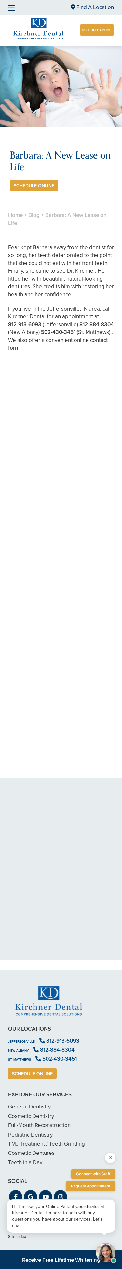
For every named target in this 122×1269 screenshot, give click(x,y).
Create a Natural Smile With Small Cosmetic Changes (61, 517)
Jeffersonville (21, 1041)
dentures (19, 287)
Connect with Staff (93, 1173)
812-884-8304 (96, 324)
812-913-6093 (24, 324)
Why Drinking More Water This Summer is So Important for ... (61, 740)
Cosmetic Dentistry (31, 1116)
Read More (28, 534)
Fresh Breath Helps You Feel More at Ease (61, 628)
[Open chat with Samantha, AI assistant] (105, 1252)
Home (15, 215)
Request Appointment (90, 1186)
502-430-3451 (58, 332)
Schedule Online (97, 29)
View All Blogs (61, 786)
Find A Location (94, 7)
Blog (34, 215)
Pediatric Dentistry (30, 1135)
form (14, 348)
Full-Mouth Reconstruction (39, 1125)
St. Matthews (19, 1059)
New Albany (18, 1050)
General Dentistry (29, 1107)
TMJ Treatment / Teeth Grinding (46, 1144)
